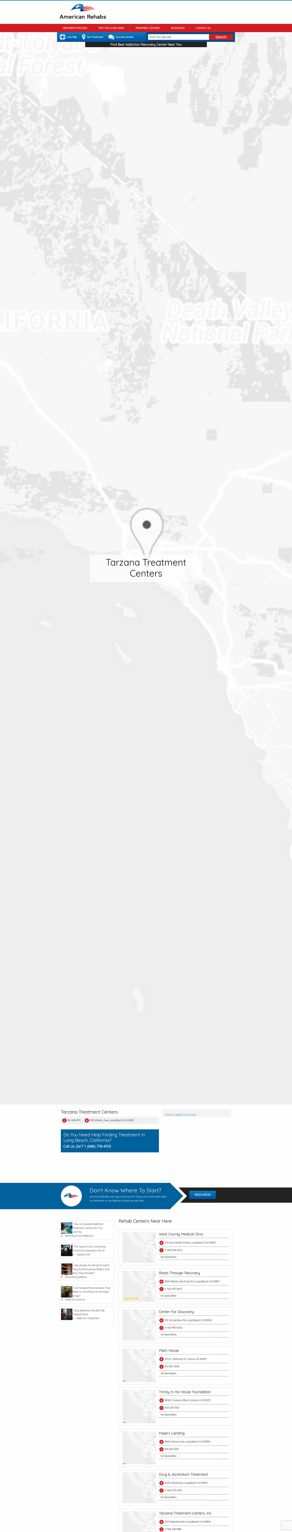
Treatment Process (75, 28)
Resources (178, 28)
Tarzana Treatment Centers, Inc (185, 1513)
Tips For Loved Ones (111, 28)
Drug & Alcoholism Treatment (183, 1474)
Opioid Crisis (83, 1254)
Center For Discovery (176, 1311)
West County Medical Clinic (181, 1234)
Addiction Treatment (87, 1318)
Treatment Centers (147, 28)
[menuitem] (75, 28)
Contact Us (203, 28)
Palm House (169, 1350)
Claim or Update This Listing (180, 1114)
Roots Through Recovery (179, 1273)
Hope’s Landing (172, 1433)
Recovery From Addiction (79, 1235)
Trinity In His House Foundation (185, 1392)
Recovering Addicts (76, 1276)
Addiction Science (75, 1299)
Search (221, 37)
